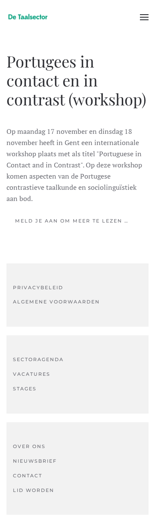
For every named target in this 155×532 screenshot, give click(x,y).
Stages (25, 389)
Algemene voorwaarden (56, 302)
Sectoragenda (38, 359)
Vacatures (31, 374)
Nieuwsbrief (35, 461)
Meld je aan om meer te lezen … (72, 221)
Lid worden (33, 490)
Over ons (29, 446)
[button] (144, 17)
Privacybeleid (38, 288)
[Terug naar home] (28, 17)
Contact (27, 476)
